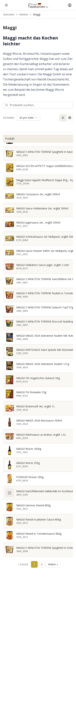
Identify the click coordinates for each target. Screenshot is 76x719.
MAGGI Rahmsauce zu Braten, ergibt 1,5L (41, 434)
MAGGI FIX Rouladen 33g (31, 392)
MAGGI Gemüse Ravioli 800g (33, 505)
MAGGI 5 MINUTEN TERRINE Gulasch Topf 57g (44, 307)
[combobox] (28, 118)
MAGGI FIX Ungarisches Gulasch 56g (38, 378)
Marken (23, 14)
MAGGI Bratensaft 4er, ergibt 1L (35, 406)
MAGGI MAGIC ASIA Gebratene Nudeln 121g (42, 364)
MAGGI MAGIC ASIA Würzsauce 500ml (39, 420)
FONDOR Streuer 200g (30, 477)
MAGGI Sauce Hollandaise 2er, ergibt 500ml (42, 208)
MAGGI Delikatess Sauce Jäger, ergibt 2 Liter (42, 265)
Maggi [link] (36, 14)
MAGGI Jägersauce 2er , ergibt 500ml (38, 222)
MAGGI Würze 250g (28, 463)
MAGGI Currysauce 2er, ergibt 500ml (38, 194)
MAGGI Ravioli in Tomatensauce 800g (38, 533)
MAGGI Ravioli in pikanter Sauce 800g (38, 519)
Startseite (8, 14)
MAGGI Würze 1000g (28, 448)
